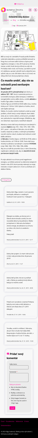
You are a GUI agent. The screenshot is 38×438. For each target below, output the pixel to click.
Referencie (19, 421)
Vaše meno (13, 364)
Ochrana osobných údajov (9, 434)
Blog (14, 20)
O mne (26, 421)
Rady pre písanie (15, 384)
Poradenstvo (10, 421)
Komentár (13, 372)
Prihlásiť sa (20, 4)
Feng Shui (7, 180)
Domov (6, 20)
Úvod (2, 421)
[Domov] (12, 10)
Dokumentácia (6, 425)
